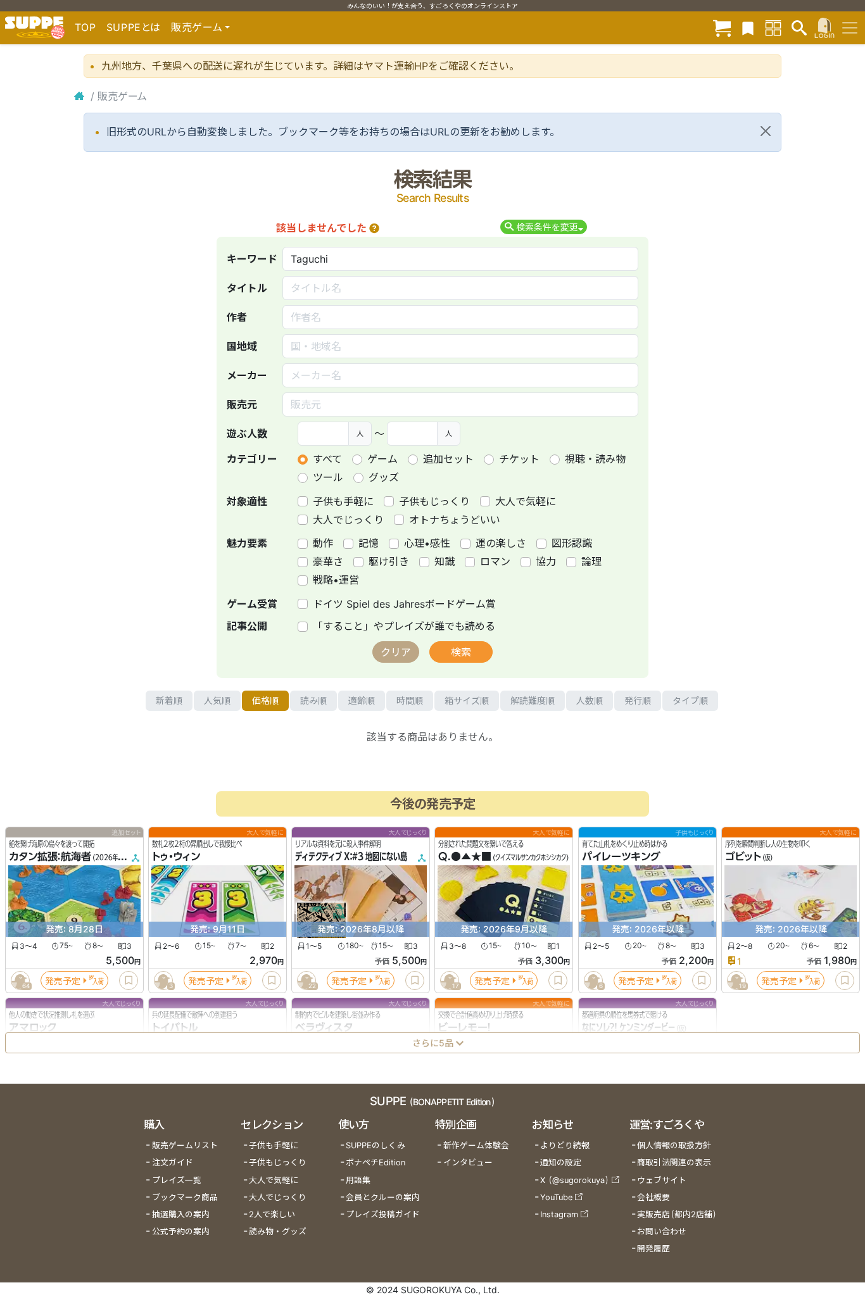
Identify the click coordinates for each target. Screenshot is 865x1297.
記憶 (368, 543)
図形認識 (572, 543)
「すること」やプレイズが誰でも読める (404, 626)
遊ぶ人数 (247, 433)
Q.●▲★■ (464, 857)
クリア (396, 652)
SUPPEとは (133, 27)
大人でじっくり (348, 519)
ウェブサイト (661, 1180)
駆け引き (389, 561)
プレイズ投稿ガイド (383, 1214)
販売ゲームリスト (185, 1145)
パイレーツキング (621, 857)
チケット (519, 459)
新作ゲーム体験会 (476, 1145)
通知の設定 (560, 1162)
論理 (591, 561)
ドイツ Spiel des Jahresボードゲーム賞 (404, 604)
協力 (546, 561)
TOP (85, 27)
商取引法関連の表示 (674, 1162)
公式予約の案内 (181, 1231)
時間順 (409, 700)
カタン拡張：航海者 (50, 857)
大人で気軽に (525, 501)
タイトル (247, 288)
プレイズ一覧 (176, 1180)
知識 (444, 561)
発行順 (637, 700)
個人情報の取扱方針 (674, 1145)
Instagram (559, 1214)
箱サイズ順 (467, 700)
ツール (328, 477)
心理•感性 (427, 543)
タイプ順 (690, 700)
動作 (323, 543)
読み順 (313, 700)
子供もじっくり (434, 501)
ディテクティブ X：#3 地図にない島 (351, 857)
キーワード (252, 259)
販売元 (242, 404)
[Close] (765, 131)
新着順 (169, 700)
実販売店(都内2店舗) (677, 1214)
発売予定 (62, 980)
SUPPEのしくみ (375, 1145)
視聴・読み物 (595, 459)
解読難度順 (532, 700)
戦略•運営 (336, 579)
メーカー (247, 375)
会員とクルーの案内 (383, 1197)
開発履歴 (653, 1248)
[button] (374, 228)
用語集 (358, 1180)
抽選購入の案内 (181, 1214)
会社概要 (653, 1197)
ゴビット (743, 857)
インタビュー (468, 1162)
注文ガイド (172, 1162)
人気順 (217, 700)
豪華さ (328, 561)
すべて (327, 459)
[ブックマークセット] (748, 27)
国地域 (242, 346)
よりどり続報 (565, 1145)
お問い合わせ (661, 1231)
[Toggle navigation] (849, 28)
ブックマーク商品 (185, 1197)
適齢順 (361, 700)
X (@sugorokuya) (574, 1180)
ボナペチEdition (375, 1162)
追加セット (448, 459)
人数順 (589, 700)
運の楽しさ (501, 543)
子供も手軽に (343, 501)
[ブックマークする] (128, 980)
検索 (461, 652)
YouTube (556, 1197)
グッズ (384, 477)
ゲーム (382, 459)
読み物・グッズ (277, 1231)
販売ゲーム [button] (196, 27)
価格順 (265, 700)
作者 (237, 317)
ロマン (495, 561)
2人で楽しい (272, 1214)
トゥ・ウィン (176, 857)
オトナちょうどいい (454, 519)
